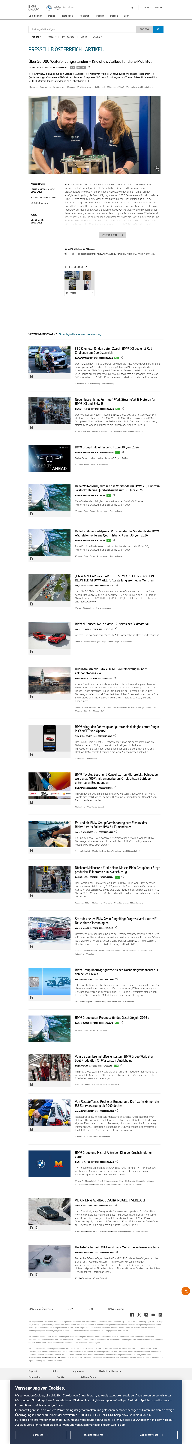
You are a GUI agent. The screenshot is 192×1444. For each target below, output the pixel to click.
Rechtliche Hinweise (110, 1371)
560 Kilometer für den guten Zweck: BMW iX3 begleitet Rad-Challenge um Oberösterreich (114, 350)
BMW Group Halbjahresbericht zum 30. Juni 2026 (107, 447)
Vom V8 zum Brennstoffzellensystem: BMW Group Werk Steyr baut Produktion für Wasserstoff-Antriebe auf (114, 1058)
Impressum (78, 1371)
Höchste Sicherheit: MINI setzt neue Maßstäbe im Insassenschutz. (117, 1247)
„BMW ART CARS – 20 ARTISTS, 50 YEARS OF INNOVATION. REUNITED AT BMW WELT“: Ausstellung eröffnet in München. (115, 578)
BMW (71, 1308)
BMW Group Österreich (40, 1308)
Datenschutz (35, 1377)
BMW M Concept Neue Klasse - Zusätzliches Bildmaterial (112, 624)
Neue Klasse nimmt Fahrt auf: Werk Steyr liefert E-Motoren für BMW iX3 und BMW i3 (115, 401)
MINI (90, 1308)
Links (55, 1371)
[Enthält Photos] (31, 376)
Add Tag (144, 29)
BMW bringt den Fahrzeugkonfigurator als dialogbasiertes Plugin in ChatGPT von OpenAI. (117, 728)
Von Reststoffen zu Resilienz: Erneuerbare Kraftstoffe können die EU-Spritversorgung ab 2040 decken (117, 1103)
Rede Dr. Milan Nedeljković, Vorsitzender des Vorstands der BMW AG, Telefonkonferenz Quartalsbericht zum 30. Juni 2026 (117, 533)
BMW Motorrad (116, 1308)
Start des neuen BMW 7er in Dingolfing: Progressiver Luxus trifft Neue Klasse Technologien (116, 920)
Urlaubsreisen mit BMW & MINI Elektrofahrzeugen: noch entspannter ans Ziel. (111, 671)
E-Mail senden (41, 203)
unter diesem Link (52, 1357)
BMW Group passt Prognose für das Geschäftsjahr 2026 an (113, 1017)
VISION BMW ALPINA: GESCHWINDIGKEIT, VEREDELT (110, 1200)
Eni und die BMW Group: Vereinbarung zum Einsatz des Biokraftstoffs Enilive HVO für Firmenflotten (111, 824)
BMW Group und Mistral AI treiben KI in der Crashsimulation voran (114, 1154)
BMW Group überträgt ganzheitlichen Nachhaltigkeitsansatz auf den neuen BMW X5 (116, 972)
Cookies (61, 1377)
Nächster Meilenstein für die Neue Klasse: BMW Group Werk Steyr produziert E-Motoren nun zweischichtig (117, 869)
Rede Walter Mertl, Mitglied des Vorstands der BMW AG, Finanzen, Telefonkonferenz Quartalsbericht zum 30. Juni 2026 (117, 488)
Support (32, 1371)
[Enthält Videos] (37, 1228)
